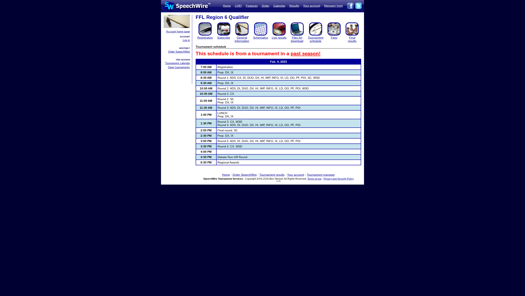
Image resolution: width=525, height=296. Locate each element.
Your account (311, 5)
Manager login (333, 5)
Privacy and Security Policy (339, 178)
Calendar (279, 5)
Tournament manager (321, 174)
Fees (334, 37)
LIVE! (238, 5)
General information (242, 39)
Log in (186, 40)
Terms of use (314, 178)
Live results (279, 37)
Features (252, 5)
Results (294, 5)
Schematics (260, 37)
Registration (205, 37)
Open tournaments (179, 67)
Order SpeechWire (179, 51)
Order (265, 5)
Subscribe (223, 37)
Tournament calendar (177, 63)
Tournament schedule (315, 39)
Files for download (297, 39)
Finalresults (352, 39)
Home (227, 5)
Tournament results (271, 174)
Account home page (178, 31)
